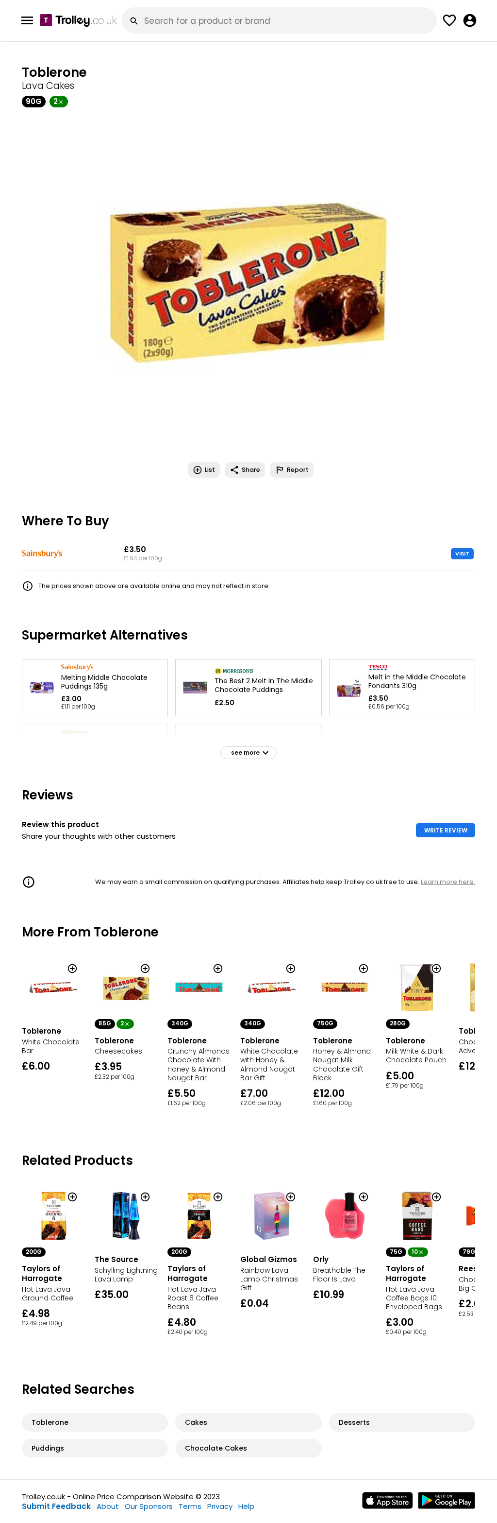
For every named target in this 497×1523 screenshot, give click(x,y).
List (210, 469)
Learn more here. (448, 881)
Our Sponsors (149, 1506)
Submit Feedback (56, 1506)
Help (246, 1506)
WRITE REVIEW (445, 830)
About (108, 1506)
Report (298, 469)
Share (251, 469)
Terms (190, 1506)
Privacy (219, 1506)
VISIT (462, 553)
